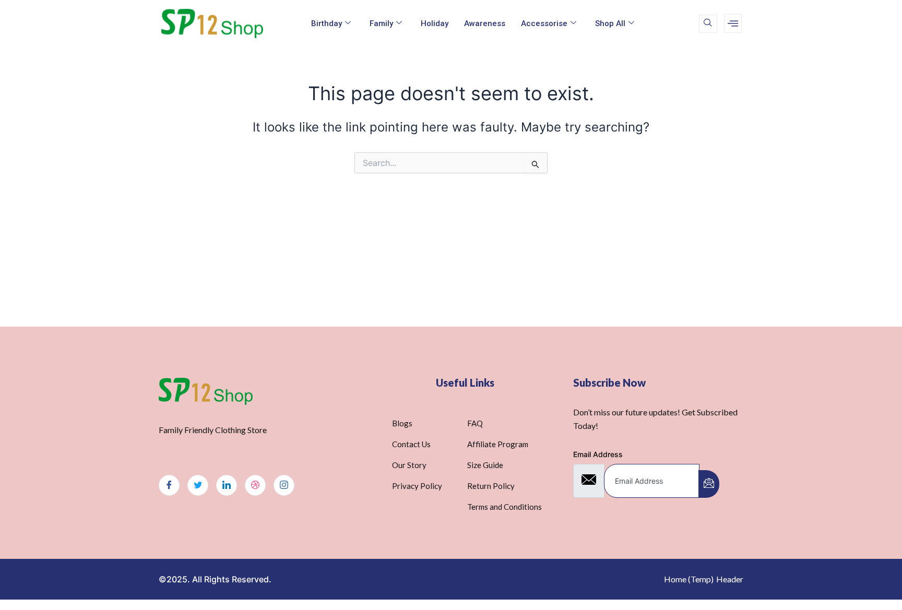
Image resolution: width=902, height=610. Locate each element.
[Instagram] (284, 485)
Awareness (484, 23)
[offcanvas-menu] (733, 23)
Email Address (598, 454)
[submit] (708, 484)
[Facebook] (169, 485)
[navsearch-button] (708, 24)
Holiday (434, 23)
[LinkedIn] (226, 485)
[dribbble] (255, 485)
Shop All (610, 23)
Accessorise (544, 23)
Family (381, 23)
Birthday (326, 23)
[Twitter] (197, 485)
